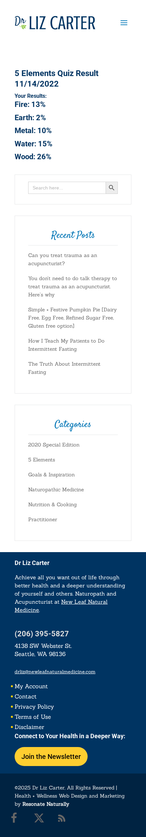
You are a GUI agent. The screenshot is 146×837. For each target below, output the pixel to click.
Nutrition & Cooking (52, 504)
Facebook (18, 820)
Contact (26, 697)
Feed (63, 820)
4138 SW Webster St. (43, 646)
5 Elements (41, 459)
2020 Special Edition (53, 444)
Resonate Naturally (45, 804)
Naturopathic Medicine (56, 489)
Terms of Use (33, 717)
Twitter (41, 820)
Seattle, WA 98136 (40, 654)
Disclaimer (29, 728)
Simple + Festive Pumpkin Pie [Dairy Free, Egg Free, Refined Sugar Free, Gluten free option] (72, 317)
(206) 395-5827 (42, 634)
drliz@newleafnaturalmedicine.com (55, 672)
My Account (31, 687)
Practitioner (42, 519)
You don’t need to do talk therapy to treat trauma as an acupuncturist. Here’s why (72, 286)
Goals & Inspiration (51, 474)
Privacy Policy (34, 707)
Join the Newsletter (51, 756)
